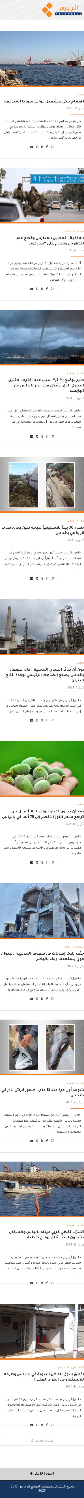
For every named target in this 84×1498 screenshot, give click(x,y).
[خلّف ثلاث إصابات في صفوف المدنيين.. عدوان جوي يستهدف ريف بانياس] (42, 911)
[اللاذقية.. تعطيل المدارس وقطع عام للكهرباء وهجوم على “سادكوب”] (42, 195)
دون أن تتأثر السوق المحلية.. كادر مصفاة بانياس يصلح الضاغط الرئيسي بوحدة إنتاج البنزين (45, 675)
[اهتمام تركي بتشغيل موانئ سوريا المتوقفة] (42, 59)
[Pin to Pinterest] (37, 147)
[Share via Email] (31, 147)
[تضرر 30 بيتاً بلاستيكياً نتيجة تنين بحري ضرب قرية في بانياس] (42, 485)
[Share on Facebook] (47, 147)
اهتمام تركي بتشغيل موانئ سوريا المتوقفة (44, 102)
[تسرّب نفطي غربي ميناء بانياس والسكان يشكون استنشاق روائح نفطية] (42, 1189)
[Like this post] (52, 147)
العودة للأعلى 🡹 (42, 1474)
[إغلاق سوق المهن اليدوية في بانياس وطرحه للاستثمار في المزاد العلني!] (42, 1332)
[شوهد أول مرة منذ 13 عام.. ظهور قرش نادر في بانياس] (42, 1047)
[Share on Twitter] (42, 147)
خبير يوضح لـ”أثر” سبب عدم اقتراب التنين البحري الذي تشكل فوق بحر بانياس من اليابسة (46, 385)
